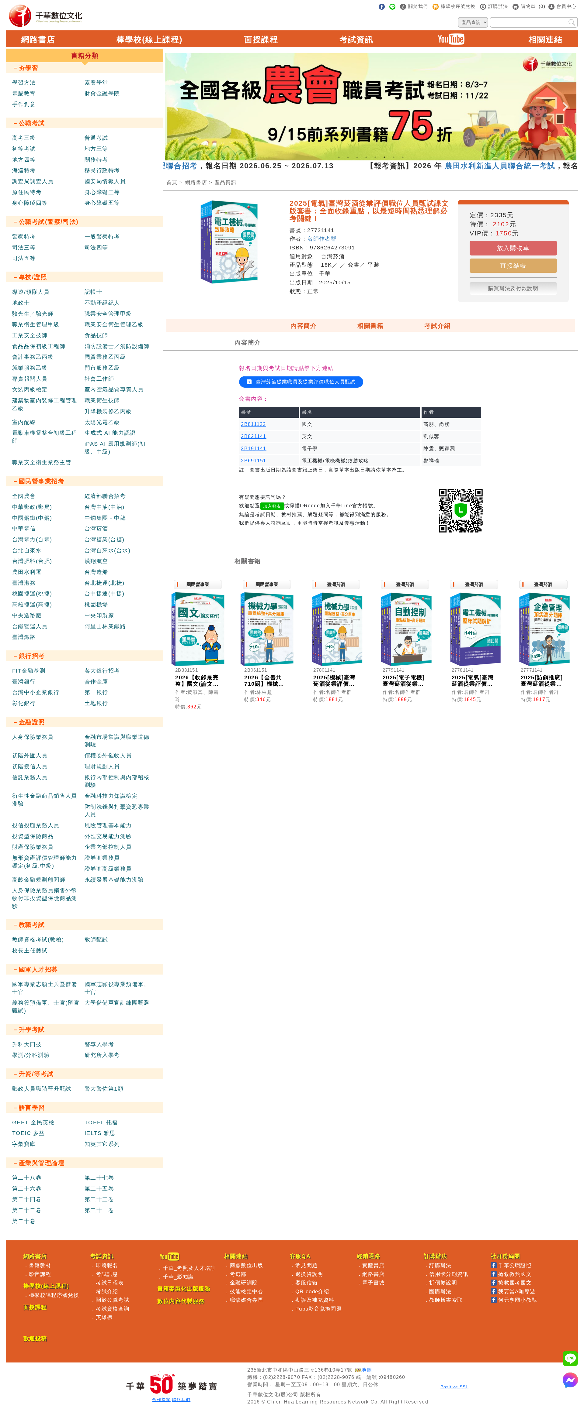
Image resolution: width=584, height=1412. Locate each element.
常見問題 (306, 1265)
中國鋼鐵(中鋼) (32, 518)
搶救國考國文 (515, 1282)
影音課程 (40, 1274)
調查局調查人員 (33, 181)
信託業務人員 (30, 777)
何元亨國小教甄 (517, 1300)
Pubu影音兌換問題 (318, 1308)
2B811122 (253, 424)
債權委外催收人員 (108, 755)
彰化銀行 (24, 703)
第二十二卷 (27, 1210)
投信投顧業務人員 (36, 825)
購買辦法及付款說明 (513, 288)
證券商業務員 (102, 858)
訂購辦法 (440, 1265)
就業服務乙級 (30, 368)
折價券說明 (443, 1282)
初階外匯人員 (30, 755)
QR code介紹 (312, 1291)
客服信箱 (306, 1282)
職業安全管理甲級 (108, 314)
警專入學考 (99, 1044)
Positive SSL (454, 1387)
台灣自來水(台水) (107, 550)
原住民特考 (27, 192)
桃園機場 (96, 604)
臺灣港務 (24, 583)
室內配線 (24, 422)
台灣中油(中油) (105, 507)
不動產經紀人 (102, 303)
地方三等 (96, 149)
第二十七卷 (99, 1178)
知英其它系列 (102, 1144)
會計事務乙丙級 (33, 357)
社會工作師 (99, 379)
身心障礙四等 (30, 203)
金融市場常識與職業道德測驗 (117, 741)
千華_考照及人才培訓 (189, 1268)
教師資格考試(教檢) (38, 940)
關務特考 (96, 160)
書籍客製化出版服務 (183, 1289)
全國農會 (24, 496)
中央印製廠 (99, 615)
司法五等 (24, 258)
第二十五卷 (99, 1189)
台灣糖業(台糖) (105, 539)
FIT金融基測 (28, 671)
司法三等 (24, 248)
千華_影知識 (178, 1277)
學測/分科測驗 (31, 1055)
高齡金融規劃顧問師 (38, 880)
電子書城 (373, 1282)
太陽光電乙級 (102, 422)
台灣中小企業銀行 (36, 692)
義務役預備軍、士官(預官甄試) (45, 1007)
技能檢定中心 (246, 1291)
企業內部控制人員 (108, 847)
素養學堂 (96, 83)
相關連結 (546, 39)
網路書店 (38, 39)
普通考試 (96, 138)
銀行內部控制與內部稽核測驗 (117, 781)
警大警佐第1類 (104, 1089)
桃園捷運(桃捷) (32, 594)
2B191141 (253, 448)
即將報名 (107, 1265)
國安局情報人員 (105, 181)
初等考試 (24, 149)
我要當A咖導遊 (516, 1291)
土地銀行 (96, 703)
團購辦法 (440, 1291)
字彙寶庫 (24, 1144)
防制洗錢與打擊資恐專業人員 (117, 811)
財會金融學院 (102, 94)
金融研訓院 (244, 1282)
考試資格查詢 (112, 1308)
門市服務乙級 (102, 368)
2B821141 (253, 436)
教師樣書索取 (446, 1300)
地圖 (366, 1370)
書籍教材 (40, 1265)
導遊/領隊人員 (31, 292)
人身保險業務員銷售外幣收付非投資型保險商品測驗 (44, 898)
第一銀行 (96, 692)
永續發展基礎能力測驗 (114, 880)
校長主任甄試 (30, 951)
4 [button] (366, 157)
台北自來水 (27, 550)
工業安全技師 (30, 335)
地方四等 (24, 160)
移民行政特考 (102, 170)
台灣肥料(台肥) (32, 561)
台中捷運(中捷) (105, 594)
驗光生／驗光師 (33, 314)
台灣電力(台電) (32, 539)
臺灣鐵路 (24, 637)
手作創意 (24, 104)
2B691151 (253, 460)
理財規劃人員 (102, 766)
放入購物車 (513, 248)
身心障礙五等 (102, 203)
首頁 (172, 182)
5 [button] (375, 157)
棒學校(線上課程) (149, 39)
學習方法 (24, 83)
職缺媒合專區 (246, 1300)
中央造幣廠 (27, 615)
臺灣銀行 (24, 682)
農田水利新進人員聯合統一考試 (465, 166)
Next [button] (566, 101)
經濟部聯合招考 (105, 496)
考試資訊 (356, 39)
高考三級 (24, 138)
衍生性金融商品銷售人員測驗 (44, 800)
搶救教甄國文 (515, 1274)
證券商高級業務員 (108, 869)
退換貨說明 (309, 1274)
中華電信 (24, 529)
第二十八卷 (27, 1178)
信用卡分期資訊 (448, 1274)
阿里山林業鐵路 (105, 626)
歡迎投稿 (35, 1338)
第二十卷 (24, 1221)
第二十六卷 (27, 1189)
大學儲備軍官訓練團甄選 (117, 1003)
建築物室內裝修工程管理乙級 (44, 404)
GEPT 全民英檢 (33, 1122)
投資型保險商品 (33, 836)
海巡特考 (24, 170)
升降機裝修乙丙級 (108, 411)
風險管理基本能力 (108, 825)
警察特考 (24, 237)
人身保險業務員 (33, 737)
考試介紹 (437, 325)
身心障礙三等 (102, 192)
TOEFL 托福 (101, 1122)
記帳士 (93, 292)
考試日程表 (110, 1282)
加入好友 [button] (272, 506)
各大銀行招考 (102, 671)
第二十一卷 (99, 1210)
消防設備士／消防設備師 (117, 346)
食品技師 (96, 335)
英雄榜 (104, 1317)
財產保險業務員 (33, 847)
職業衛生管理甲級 (36, 324)
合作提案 (161, 1399)
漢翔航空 (96, 561)
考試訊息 (107, 1274)
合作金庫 (96, 682)
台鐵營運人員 (30, 626)
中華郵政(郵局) (32, 507)
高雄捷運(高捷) (32, 604)
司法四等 (96, 248)
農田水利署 (27, 572)
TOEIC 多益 (28, 1133)
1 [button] (339, 157)
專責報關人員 (30, 379)
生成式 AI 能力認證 (110, 433)
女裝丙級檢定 (30, 389)
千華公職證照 (515, 1265)
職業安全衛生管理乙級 (114, 324)
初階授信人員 (30, 766)
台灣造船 (96, 572)
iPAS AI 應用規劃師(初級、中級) (115, 448)
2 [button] (348, 157)
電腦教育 (24, 94)
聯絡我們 (181, 1399)
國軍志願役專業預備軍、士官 (117, 988)
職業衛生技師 (102, 400)
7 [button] (394, 157)
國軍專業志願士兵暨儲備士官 (44, 988)
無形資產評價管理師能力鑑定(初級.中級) (44, 862)
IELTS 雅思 (100, 1133)
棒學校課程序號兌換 (54, 1295)
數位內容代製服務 (181, 1301)
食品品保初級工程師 (38, 346)
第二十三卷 (99, 1199)
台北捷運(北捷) (105, 583)
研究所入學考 (102, 1055)
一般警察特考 (102, 237)
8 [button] (403, 157)
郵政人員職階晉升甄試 (41, 1089)
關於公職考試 (112, 1300)
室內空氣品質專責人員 (114, 389)
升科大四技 (27, 1044)
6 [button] (384, 157)
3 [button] (357, 157)
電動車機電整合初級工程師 (44, 437)
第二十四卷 (27, 1199)
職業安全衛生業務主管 (41, 462)
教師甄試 (96, 940)
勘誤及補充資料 (314, 1300)
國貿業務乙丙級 (105, 357)
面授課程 (261, 39)
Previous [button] (175, 101)
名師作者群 (322, 239)
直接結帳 (513, 265)
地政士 (21, 303)
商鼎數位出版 (246, 1265)
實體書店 (373, 1265)
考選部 (238, 1274)
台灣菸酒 (96, 529)
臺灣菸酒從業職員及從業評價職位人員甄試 (305, 381)
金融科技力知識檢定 (111, 796)
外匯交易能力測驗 (108, 836)
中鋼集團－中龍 (105, 518)
